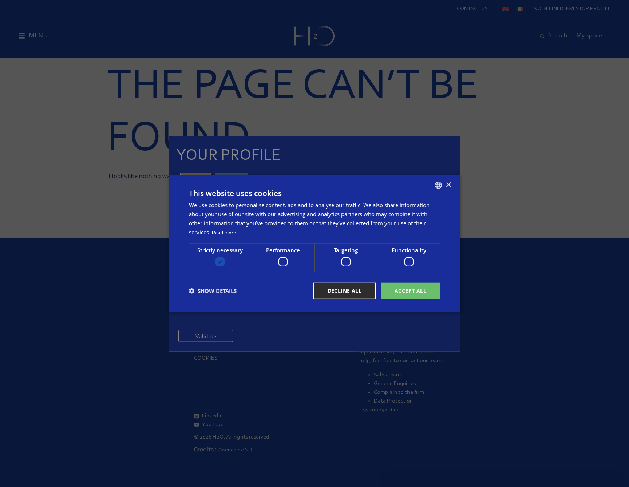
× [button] (448, 184)
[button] (213, 291)
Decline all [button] (344, 290)
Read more (224, 232)
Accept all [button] (410, 290)
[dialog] (314, 243)
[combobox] (438, 185)
